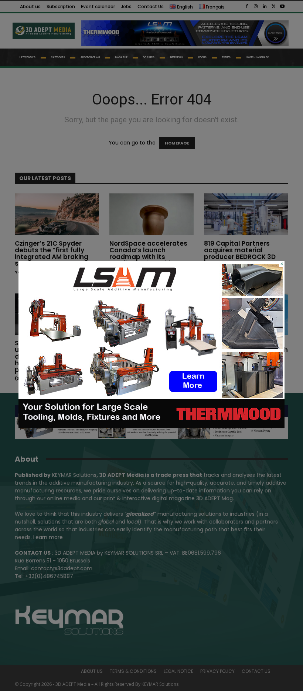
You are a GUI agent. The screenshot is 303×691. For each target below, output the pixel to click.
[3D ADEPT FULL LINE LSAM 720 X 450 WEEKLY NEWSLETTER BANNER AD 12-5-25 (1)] (151, 426)
